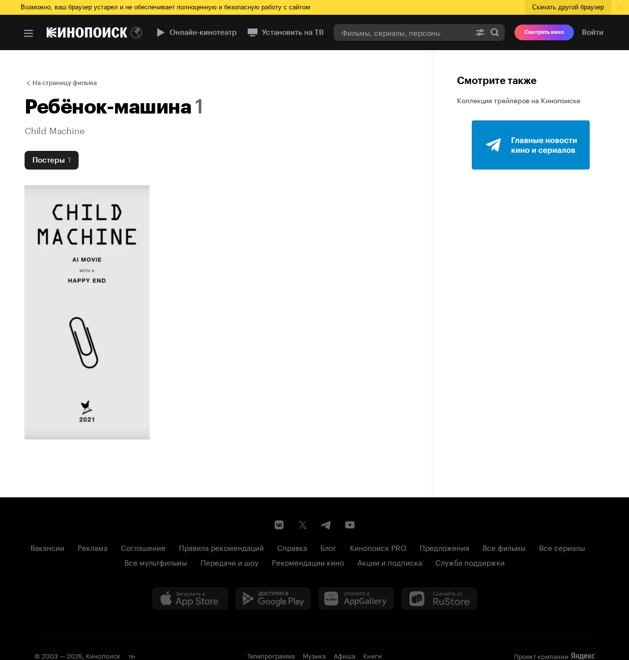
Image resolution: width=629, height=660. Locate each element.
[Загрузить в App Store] (190, 598)
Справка (292, 547)
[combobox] (402, 32)
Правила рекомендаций (221, 547)
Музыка (314, 655)
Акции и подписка (389, 562)
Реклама (93, 547)
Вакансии (47, 547)
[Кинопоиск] (87, 32)
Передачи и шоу (229, 562)
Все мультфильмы (155, 562)
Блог (328, 547)
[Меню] (28, 33)
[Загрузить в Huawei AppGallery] (356, 598)
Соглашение (143, 547)
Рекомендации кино (308, 562)
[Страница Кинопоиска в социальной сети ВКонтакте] (279, 525)
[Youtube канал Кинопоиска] (350, 525)
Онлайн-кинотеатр (203, 32)
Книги (372, 655)
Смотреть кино (544, 32)
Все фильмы (504, 547)
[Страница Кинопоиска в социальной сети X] (303, 525)
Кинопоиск (103, 655)
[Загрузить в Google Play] (273, 598)
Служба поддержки (470, 562)
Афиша (344, 655)
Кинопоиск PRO (378, 547)
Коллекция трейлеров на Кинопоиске (518, 99)
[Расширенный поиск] (480, 32)
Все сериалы (562, 547)
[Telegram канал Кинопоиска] (326, 525)
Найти (494, 32)
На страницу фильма (64, 82)
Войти (592, 32)
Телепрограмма (271, 655)
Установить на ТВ (293, 32)
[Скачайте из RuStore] (439, 598)
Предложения (444, 547)
